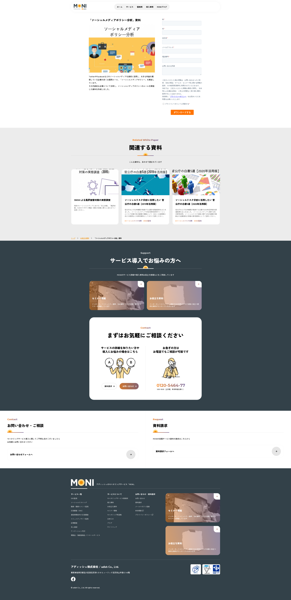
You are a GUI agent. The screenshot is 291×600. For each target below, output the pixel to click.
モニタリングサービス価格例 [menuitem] (117, 498)
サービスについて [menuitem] (114, 494)
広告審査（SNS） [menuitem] (77, 510)
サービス (129, 6)
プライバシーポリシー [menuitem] (143, 515)
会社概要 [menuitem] (138, 510)
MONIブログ (162, 6)
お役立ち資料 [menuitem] (112, 506)
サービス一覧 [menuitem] (76, 494)
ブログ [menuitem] (109, 523)
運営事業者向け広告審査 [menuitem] (79, 515)
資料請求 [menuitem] (138, 502)
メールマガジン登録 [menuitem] (142, 506)
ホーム (119, 6)
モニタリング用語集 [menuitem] (114, 515)
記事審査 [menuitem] (74, 523)
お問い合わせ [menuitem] (140, 498)
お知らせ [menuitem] (110, 519)
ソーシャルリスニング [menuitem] (79, 502)
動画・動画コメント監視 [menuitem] (79, 506)
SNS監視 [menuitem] (74, 498)
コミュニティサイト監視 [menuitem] (79, 519)
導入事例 (149, 6)
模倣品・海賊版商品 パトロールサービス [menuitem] (85, 535)
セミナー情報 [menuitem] (112, 510)
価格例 (139, 6)
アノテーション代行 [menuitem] (78, 531)
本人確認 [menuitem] (74, 527)
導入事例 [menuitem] (110, 502)
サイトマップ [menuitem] (112, 527)
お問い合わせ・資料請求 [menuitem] (145, 494)
